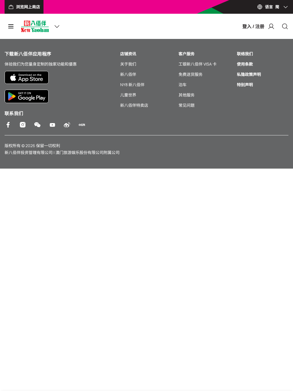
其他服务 (187, 95)
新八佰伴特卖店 (134, 105)
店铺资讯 (128, 53)
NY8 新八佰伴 (132, 84)
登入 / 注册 (253, 26)
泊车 (183, 84)
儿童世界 (128, 95)
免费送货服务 (191, 74)
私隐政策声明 (249, 74)
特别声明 (245, 84)
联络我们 (245, 53)
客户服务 (187, 53)
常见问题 (187, 105)
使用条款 (245, 64)
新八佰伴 (128, 74)
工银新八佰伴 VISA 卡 (198, 64)
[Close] (285, 26)
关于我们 (128, 64)
